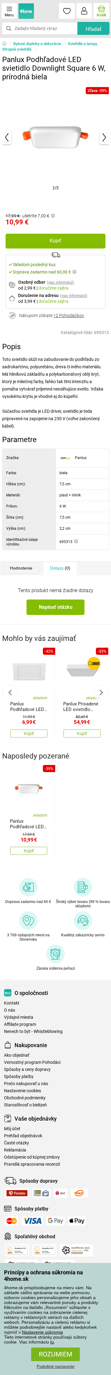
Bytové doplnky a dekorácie (37, 43)
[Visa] (32, 1221)
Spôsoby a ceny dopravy (27, 1069)
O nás (9, 1010)
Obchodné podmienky (25, 1098)
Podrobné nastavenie (55, 1366)
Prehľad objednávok (23, 1136)
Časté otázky (16, 1143)
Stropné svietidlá (16, 49)
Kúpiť (55, 241)
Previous (10, 692)
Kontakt (11, 1003)
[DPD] (61, 1193)
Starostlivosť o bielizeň (25, 1105)
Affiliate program (20, 1024)
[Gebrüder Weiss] (79, 1193)
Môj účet (12, 1128)
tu (52, 1341)
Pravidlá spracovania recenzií (32, 1164)
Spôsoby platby (19, 1076)
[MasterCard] (11, 1221)
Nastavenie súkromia (42, 1332)
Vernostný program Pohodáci (32, 1062)
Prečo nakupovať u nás (26, 1083)
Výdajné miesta (18, 1017)
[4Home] (6, 44)
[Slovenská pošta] (41, 1193)
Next (101, 692)
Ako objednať (16, 1055)
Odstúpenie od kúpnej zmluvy (32, 1157)
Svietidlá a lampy (82, 43)
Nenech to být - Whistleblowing (33, 1031)
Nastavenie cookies (22, 1091)
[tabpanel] (55, 137)
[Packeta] (17, 1193)
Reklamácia (15, 1150)
